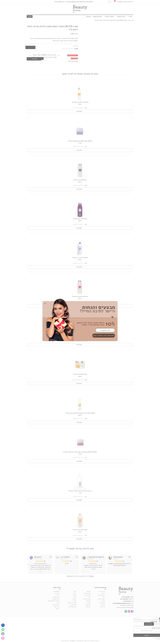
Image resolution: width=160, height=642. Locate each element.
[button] (3, 625)
